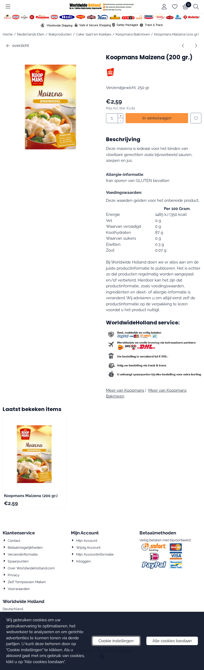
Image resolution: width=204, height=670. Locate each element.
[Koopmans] (110, 75)
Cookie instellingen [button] (116, 640)
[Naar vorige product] (183, 45)
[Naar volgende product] (196, 45)
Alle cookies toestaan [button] (172, 640)
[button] (8, 6)
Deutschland (13, 609)
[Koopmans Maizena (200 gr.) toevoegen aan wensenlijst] (195, 118)
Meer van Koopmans (125, 390)
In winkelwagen (156, 118)
